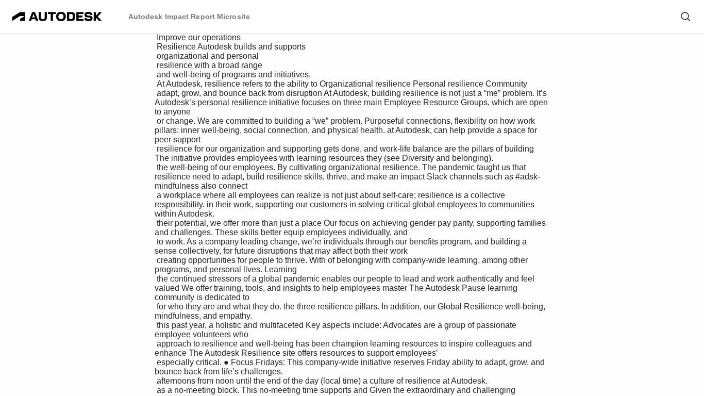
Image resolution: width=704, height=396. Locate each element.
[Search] (685, 16)
